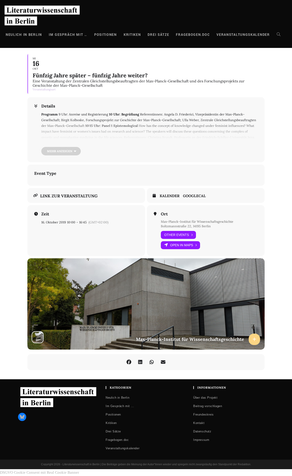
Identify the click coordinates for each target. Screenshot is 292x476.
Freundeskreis (203, 414)
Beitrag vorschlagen (207, 406)
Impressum (201, 440)
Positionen (113, 414)
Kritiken (111, 423)
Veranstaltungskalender (122, 448)
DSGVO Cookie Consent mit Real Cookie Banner (39, 472)
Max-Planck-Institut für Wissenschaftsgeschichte (197, 222)
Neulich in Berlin (117, 397)
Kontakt (198, 423)
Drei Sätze (113, 431)
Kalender (170, 196)
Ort (164, 214)
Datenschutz (202, 431)
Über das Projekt (205, 397)
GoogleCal (194, 196)
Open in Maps (181, 245)
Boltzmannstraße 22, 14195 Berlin (186, 226)
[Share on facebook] (129, 362)
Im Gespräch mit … (120, 406)
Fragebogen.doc (117, 440)
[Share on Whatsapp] (151, 362)
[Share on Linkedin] (140, 362)
